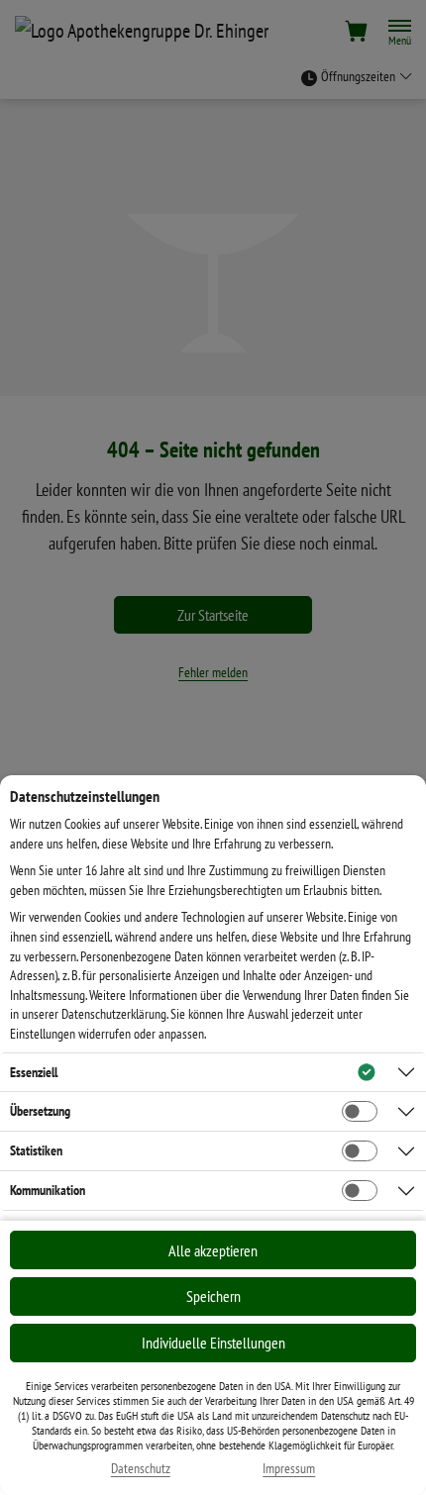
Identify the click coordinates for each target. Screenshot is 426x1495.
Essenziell (33, 1072)
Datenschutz (140, 1468)
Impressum (289, 1468)
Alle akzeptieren (213, 1250)
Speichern (213, 1296)
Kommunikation (47, 1190)
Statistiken (36, 1150)
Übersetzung (40, 1111)
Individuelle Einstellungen (213, 1342)
